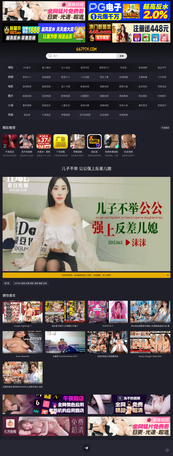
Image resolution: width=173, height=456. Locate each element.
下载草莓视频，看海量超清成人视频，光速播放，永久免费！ (86, 275)
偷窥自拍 (27, 95)
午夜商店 (46, 114)
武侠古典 (85, 105)
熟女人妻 (104, 77)
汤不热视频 (84, 114)
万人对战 (65, 67)
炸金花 (123, 67)
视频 (10, 77)
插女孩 (27, 114)
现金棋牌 (143, 67)
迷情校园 (104, 105)
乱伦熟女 (143, 86)
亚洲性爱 (27, 86)
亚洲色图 (46, 95)
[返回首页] (167, 450)
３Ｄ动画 (85, 77)
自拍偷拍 (46, 77)
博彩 (10, 67)
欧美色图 (65, 95)
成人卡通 (65, 86)
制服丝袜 (104, 86)
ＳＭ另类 (162, 77)
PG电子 (27, 67)
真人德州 (46, 67)
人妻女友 (65, 105)
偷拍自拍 (46, 86)
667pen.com (86, 49)
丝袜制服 (123, 77)
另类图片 (162, 95)
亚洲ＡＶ (27, 77)
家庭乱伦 (46, 105)
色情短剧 (123, 114)
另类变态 (162, 86)
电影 (10, 86)
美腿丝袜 (104, 95)
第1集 (6, 283)
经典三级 (123, 86)
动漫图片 (85, 95)
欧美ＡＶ (65, 77)
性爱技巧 (162, 105)
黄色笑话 (143, 105)
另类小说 (123, 105)
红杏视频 (104, 114)
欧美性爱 (85, 86)
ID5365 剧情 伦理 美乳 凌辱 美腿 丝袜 (30, 283)
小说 (10, 105)
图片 (10, 96)
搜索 (121, 56)
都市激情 (27, 105)
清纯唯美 (123, 95)
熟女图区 (143, 95)
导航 (10, 115)
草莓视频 (65, 114)
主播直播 (143, 77)
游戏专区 (85, 67)
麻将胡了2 (104, 67)
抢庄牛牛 (162, 67)
